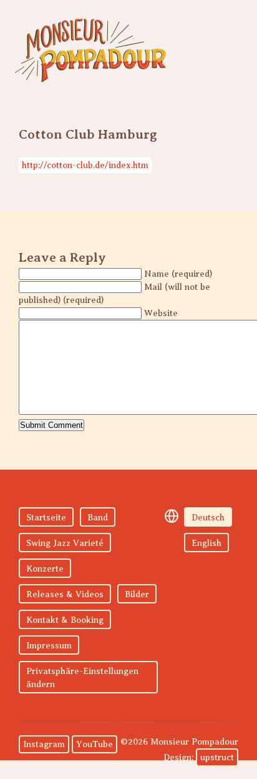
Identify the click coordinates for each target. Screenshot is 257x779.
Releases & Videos (65, 594)
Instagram (44, 744)
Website (161, 313)
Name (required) (178, 274)
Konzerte (45, 568)
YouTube (94, 744)
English (206, 543)
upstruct (217, 757)
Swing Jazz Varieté (65, 543)
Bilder (137, 594)
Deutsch (208, 517)
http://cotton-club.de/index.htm (85, 165)
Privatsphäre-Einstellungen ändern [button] (82, 678)
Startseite (46, 517)
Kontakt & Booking (65, 620)
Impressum (49, 645)
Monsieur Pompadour (90, 49)
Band (97, 517)
